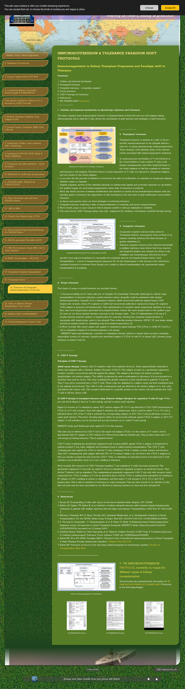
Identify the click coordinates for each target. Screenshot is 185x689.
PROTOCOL (127, 568)
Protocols (84, 101)
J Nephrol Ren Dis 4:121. (120, 541)
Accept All (170, 7)
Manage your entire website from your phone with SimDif (92, 679)
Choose (149, 7)
